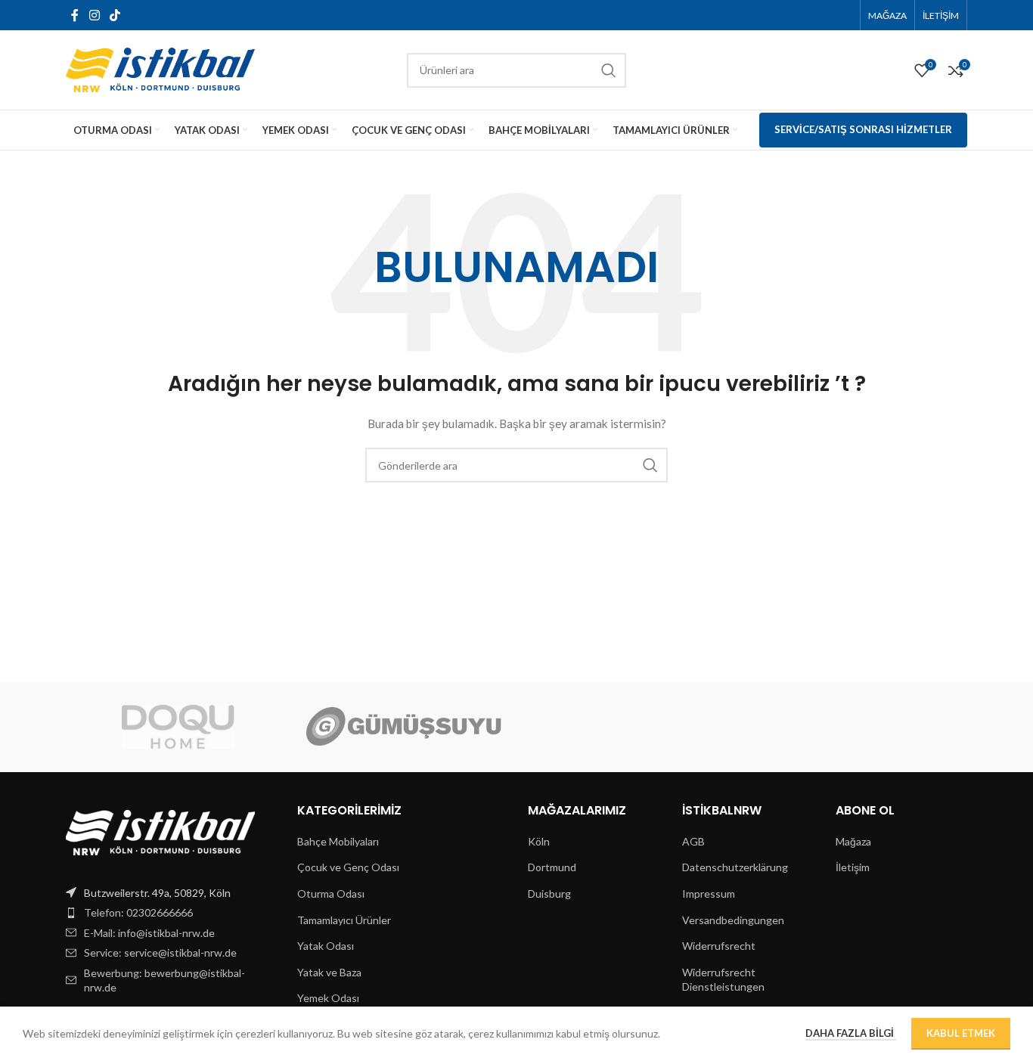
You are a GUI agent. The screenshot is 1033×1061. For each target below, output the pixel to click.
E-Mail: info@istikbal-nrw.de (149, 932)
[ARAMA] (608, 70)
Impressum (708, 893)
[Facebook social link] (75, 15)
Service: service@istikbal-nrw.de (160, 952)
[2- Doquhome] (178, 727)
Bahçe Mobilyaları (338, 841)
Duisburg (549, 893)
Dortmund (552, 867)
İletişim (853, 867)
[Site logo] (160, 68)
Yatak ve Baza (329, 972)
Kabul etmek (960, 1033)
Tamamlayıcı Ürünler (344, 920)
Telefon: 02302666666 (138, 912)
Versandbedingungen (733, 920)
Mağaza (853, 841)
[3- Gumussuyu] (403, 727)
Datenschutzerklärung (735, 867)
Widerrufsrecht (718, 945)
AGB (693, 841)
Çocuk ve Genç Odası (348, 867)
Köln (539, 841)
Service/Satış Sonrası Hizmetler (863, 129)
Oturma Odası (330, 893)
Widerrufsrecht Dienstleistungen (723, 980)
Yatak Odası (325, 945)
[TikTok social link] (114, 15)
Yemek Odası (328, 997)
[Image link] (160, 830)
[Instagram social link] (94, 15)
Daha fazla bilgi (850, 1033)
